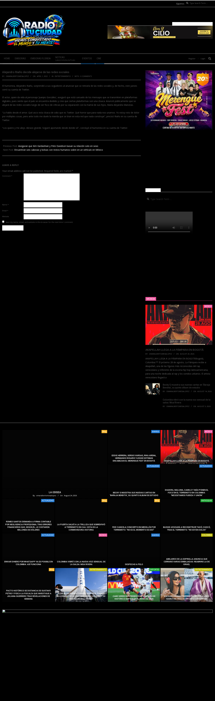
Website (5, 216)
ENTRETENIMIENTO (63, 76)
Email (5, 210)
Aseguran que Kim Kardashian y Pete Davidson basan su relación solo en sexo (58, 145)
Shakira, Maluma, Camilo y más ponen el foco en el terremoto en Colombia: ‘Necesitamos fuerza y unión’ (186, 493)
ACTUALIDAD (153, 466)
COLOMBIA (207, 535)
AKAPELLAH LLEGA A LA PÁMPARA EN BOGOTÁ (174, 349)
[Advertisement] (178, 159)
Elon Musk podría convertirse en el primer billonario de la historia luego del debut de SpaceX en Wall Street (81, 596)
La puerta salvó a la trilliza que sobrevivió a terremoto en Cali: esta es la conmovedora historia (81, 527)
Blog (104, 431)
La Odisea (55, 492)
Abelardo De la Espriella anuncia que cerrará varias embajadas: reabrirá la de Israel (187, 562)
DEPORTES (154, 569)
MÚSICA (208, 431)
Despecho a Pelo (134, 564)
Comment (7, 176)
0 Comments (86, 76)
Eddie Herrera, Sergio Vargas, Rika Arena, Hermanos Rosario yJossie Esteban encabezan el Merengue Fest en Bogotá (134, 458)
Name (5, 204)
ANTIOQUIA (206, 500)
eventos (155, 431)
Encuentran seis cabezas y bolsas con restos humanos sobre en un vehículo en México (58, 149)
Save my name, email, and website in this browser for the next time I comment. (39, 222)
